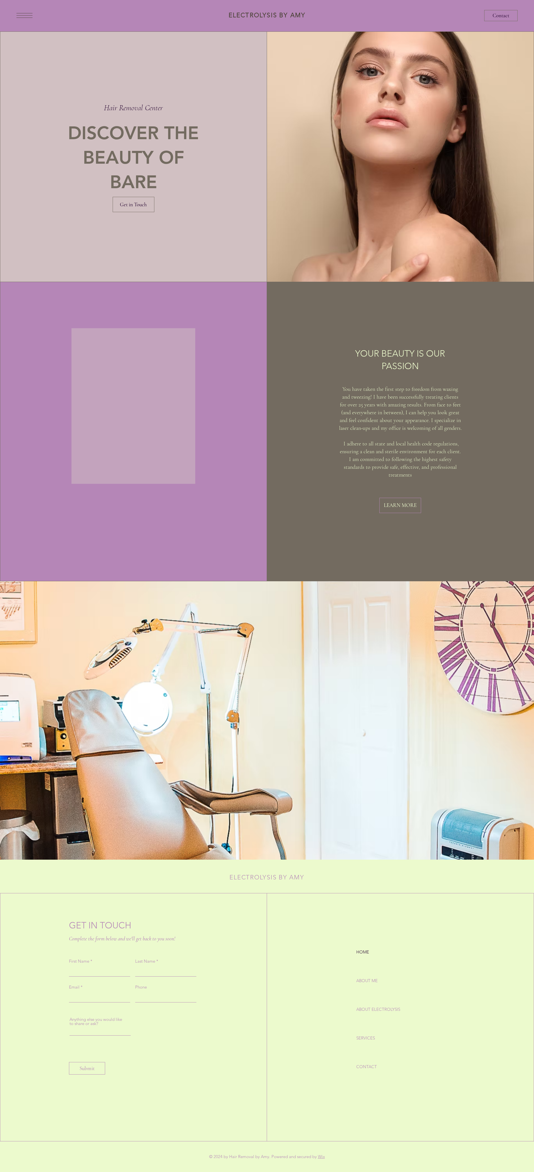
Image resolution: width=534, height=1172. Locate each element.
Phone (141, 987)
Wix (321, 1156)
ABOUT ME (367, 980)
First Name (79, 961)
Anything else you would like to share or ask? (96, 1021)
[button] (24, 15)
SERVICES (365, 1038)
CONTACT (366, 1066)
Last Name (145, 961)
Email (74, 987)
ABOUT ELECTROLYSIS (375, 1009)
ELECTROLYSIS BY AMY (267, 15)
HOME (362, 952)
